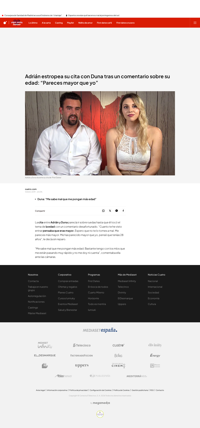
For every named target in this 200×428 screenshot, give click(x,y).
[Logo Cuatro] (118, 345)
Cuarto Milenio (96, 292)
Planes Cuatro (65, 292)
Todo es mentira (97, 304)
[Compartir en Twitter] (110, 211)
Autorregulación (37, 295)
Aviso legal (40, 390)
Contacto (160, 390)
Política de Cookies (121, 390)
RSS (152, 390)
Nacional (153, 281)
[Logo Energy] (155, 355)
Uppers (122, 304)
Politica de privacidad (78, 390)
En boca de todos (98, 286)
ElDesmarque (125, 298)
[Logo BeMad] (45, 365)
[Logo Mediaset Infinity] (45, 345)
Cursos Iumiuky (66, 298)
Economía (153, 298)
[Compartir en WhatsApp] (103, 211)
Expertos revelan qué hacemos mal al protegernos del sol (93, 15)
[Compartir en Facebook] (123, 211)
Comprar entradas (68, 281)
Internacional (155, 286)
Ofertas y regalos (67, 286)
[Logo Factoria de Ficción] (82, 355)
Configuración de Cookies (100, 390)
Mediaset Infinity (127, 281)
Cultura (152, 304)
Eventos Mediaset (68, 304)
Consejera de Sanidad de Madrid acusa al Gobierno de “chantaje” (33, 15)
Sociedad (153, 292)
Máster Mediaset (37, 313)
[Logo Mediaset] (100, 332)
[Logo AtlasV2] (63, 375)
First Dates (94, 281)
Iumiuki (92, 309)
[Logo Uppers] (81, 365)
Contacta (33, 281)
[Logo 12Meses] (155, 366)
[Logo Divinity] (155, 345)
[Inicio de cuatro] (5, 22)
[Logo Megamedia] (101, 403)
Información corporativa (57, 390)
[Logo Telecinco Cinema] (118, 365)
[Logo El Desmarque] (44, 355)
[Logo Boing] (118, 355)
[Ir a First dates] (17, 22)
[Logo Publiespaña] (100, 376)
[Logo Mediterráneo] (137, 376)
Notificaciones (36, 301)
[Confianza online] (100, 416)
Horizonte (93, 298)
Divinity (122, 292)
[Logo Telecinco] (81, 345)
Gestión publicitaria (140, 390)
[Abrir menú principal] (195, 22)
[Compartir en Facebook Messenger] (116, 211)
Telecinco (123, 286)
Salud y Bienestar (67, 309)
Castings (33, 307)
